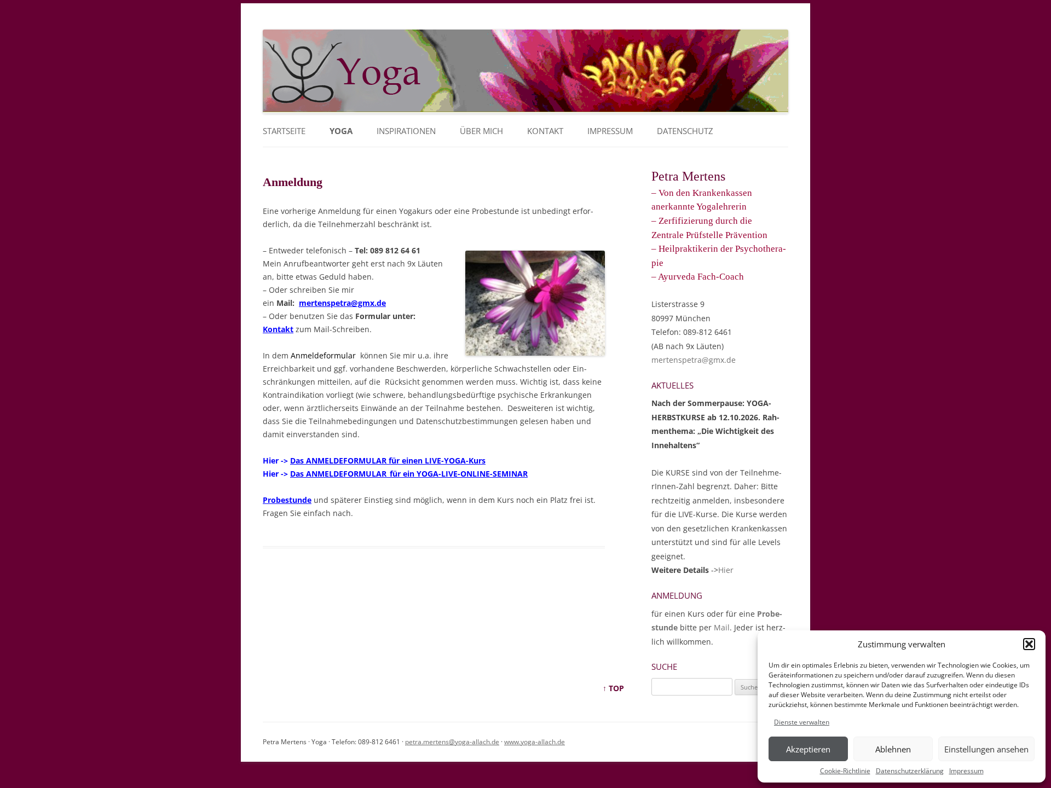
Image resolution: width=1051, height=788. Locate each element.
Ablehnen (893, 749)
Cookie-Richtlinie (845, 770)
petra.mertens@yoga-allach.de (452, 741)
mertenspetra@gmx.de (342, 303)
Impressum (966, 770)
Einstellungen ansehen (986, 749)
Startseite (284, 131)
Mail (722, 627)
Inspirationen (406, 131)
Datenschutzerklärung (910, 770)
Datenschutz (685, 131)
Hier (726, 570)
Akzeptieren (808, 749)
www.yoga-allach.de (534, 741)
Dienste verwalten (801, 722)
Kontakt (545, 131)
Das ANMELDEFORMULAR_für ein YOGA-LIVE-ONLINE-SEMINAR (409, 473)
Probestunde (287, 500)
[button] (1029, 644)
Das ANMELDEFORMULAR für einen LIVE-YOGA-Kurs (388, 460)
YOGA (341, 131)
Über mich (481, 131)
